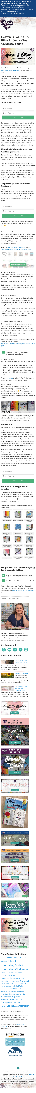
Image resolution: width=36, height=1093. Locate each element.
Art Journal (4, 962)
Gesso (21, 984)
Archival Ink (22, 958)
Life (6, 992)
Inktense (13, 989)
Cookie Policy (20, 1077)
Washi (16, 1006)
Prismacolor (22, 997)
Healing (25, 984)
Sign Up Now (18, 117)
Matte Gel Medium (14, 992)
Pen (17, 997)
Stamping (6, 1002)
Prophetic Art (6, 1000)
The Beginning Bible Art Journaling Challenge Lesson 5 (21, 688)
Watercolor (23, 1006)
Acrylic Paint (12, 958)
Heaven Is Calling (6, 986)
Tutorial (9, 1006)
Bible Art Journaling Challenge (10, 70)
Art (27, 958)
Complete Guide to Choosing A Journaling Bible (16, 249)
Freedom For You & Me (21, 673)
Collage (24, 973)
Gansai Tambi (5, 984)
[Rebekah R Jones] (7, 29)
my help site (18, 7)
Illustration (5, 989)
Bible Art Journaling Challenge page (23, 591)
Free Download (22, 981)
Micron (23, 992)
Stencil (13, 1003)
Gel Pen (16, 984)
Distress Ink (6, 978)
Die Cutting (17, 975)
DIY (12, 978)
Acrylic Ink (3, 958)
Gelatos (12, 984)
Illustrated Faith (17, 986)
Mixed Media (6, 994)
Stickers (19, 1003)
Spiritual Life (16, 1000)
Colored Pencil (6, 976)
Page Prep (11, 997)
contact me (9, 378)
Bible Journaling (7, 973)
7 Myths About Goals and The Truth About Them (21, 662)
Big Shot (18, 973)
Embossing (16, 978)
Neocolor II (15, 994)
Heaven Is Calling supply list (16, 247)
